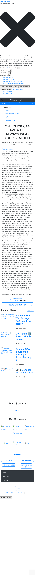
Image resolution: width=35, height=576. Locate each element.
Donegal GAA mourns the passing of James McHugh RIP (23, 354)
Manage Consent (6, 497)
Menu (4, 472)
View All (30, 310)
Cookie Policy (7, 91)
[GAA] (6, 443)
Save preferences (6, 89)
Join (32, 104)
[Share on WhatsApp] (18, 300)
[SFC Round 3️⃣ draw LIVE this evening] (8, 334)
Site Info (5, 480)
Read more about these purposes (13, 83)
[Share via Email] (15, 300)
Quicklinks (6, 476)
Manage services (8, 79)
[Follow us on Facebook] (17, 454)
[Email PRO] (15, 454)
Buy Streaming (26, 460)
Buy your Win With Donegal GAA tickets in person (23, 319)
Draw (24, 104)
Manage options (8, 77)
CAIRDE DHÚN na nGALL (26, 466)
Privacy (13, 493)
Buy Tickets (8, 117)
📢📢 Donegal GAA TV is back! (24, 371)
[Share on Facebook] (10, 300)
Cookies (20, 493)
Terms (27, 493)
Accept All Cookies (6, 86)
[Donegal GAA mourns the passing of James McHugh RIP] (8, 351)
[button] (17, 29)
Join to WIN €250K (9, 465)
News (14, 104)
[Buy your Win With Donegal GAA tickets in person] (8, 316)
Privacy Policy (7, 93)
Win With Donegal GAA (12, 113)
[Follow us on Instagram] (19, 454)
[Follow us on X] (18, 454)
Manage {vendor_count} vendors (13, 81)
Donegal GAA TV (10, 120)
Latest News (17, 298)
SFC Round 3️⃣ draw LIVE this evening (23, 336)
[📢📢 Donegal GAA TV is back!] (8, 370)
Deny (15, 86)
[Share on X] (13, 300)
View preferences (24, 86)
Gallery (7, 110)
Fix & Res (5, 104)
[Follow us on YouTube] (20, 454)
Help (7, 493)
